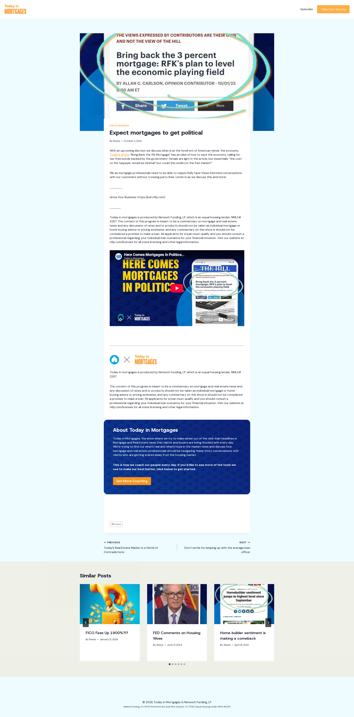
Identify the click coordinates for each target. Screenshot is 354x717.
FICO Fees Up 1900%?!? (107, 632)
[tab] (170, 664)
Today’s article (119, 155)
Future (116, 524)
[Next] (268, 622)
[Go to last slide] (86, 622)
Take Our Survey (333, 9)
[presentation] (110, 604)
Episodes (307, 9)
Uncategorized (119, 125)
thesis (116, 141)
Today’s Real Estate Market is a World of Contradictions (131, 547)
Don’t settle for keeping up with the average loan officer (217, 547)
